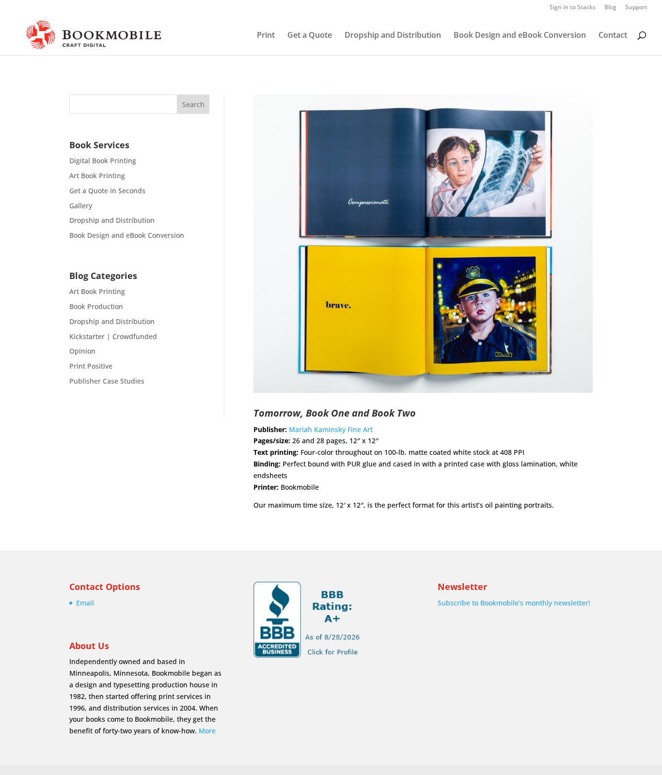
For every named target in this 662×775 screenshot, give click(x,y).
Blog (610, 7)
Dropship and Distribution (393, 35)
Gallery (80, 205)
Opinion (82, 351)
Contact (613, 35)
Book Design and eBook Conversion (520, 35)
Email (85, 602)
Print (266, 35)
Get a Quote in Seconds (107, 190)
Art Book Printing (97, 175)
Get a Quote (309, 35)
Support (636, 7)
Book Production (96, 306)
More (207, 730)
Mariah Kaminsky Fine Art (331, 429)
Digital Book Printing (102, 160)
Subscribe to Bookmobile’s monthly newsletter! (514, 602)
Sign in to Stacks (573, 7)
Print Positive (90, 366)
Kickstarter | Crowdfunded (113, 336)
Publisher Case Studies (106, 381)
